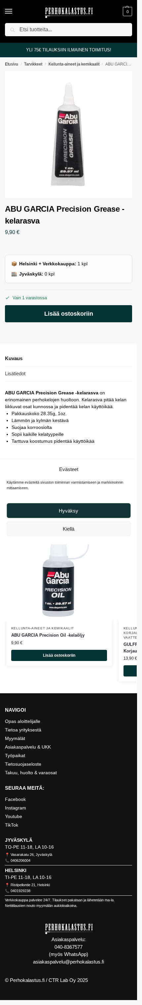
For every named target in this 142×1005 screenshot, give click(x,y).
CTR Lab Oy (62, 980)
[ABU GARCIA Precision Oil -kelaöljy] (59, 568)
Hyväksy (68, 510)
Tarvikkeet (33, 64)
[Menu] (15, 11)
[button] (126, 11)
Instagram (15, 807)
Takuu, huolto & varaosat (31, 772)
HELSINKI (15, 870)
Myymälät (15, 738)
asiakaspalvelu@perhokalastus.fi (68, 962)
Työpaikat (15, 755)
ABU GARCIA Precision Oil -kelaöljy (48, 635)
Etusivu (11, 64)
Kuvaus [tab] (13, 358)
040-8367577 (68, 947)
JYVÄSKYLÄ (18, 840)
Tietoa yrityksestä (23, 729)
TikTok (11, 825)
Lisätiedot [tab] (15, 373)
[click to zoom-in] (68, 134)
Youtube (13, 816)
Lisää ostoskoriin (68, 313)
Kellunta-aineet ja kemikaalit (74, 64)
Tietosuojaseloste (23, 764)
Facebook (15, 799)
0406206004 (20, 860)
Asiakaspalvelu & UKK (28, 747)
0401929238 (20, 891)
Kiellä (68, 528)
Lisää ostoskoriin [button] (59, 655)
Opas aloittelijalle (22, 721)
